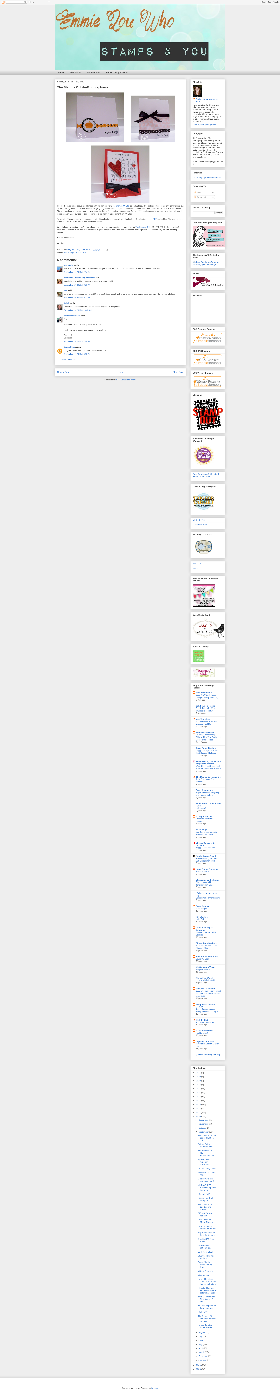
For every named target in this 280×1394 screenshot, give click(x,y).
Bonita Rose (69, 347)
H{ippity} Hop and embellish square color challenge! (207, 1290)
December (203, 1120)
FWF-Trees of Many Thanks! (205, 1220)
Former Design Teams (117, 72)
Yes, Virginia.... (203, 719)
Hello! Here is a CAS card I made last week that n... (207, 1281)
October (202, 1128)
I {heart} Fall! (204, 1194)
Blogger (154, 1388)
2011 (198, 1112)
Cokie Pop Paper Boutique (204, 928)
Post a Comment (68, 360)
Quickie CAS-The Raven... (206, 1240)
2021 (198, 1073)
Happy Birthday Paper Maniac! (206, 1326)
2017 (198, 1088)
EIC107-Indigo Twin (207, 1168)
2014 (198, 1100)
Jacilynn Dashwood (206, 988)
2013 (198, 1104)
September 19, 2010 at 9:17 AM (77, 298)
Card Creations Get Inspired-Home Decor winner (206, 475)
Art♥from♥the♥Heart (205, 732)
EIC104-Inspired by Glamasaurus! (207, 1306)
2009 (198, 1365)
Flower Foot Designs (206, 943)
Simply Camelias (203, 969)
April (200, 1348)
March (201, 1352)
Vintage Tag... (204, 1275)
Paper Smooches (204, 790)
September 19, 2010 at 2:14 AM (77, 272)
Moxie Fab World (204, 978)
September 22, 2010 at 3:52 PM (77, 354)
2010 (198, 1116)
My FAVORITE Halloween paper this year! (207, 1187)
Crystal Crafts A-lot (205, 1041)
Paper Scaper (202, 906)
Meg (66, 290)
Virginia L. (68, 265)
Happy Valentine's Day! (205, 848)
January (202, 1360)
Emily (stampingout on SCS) (207, 100)
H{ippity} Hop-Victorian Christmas (204, 1162)
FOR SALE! (75, 72)
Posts (199, 192)
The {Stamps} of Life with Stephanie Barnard (208, 762)
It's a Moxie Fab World (205, 980)
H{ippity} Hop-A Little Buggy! (205, 1246)
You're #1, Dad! (202, 959)
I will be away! (202, 1033)
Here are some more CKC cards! (207, 1227)
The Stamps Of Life (120, 206)
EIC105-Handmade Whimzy (207, 1257)
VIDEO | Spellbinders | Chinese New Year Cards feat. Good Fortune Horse (208, 737)
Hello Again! (201, 808)
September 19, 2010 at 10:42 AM (78, 310)
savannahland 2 (204, 692)
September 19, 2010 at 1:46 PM (77, 341)
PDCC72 (197, 563)
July (200, 1336)
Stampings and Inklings (207, 880)
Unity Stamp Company (207, 869)
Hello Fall (200, 919)
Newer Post (63, 372)
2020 (198, 1076)
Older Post (178, 372)
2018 (198, 1084)
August (201, 1332)
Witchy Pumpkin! (205, 1271)
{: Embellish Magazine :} (208, 1054)
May (200, 1344)
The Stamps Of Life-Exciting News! (205, 1206)
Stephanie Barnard (72, 316)
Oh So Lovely (199, 520)
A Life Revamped (204, 1030)
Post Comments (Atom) (126, 380)
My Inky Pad (202, 1020)
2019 (198, 1081)
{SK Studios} (202, 917)
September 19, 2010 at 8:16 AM (77, 285)
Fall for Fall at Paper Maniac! (206, 1145)
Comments (201, 197)
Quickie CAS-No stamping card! (206, 1180)
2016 (198, 1092)
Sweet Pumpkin (202, 872)
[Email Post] (107, 249)
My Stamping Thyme (206, 967)
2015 (198, 1096)
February (203, 1356)
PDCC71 (197, 568)
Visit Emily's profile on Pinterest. (207, 177)
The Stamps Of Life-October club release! (207, 1318)
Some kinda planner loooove (208, 898)
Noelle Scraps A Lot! (206, 856)
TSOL (84, 253)
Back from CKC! (205, 1252)
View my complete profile (204, 124)
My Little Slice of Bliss (207, 956)
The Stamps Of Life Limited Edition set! (207, 1137)
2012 (198, 1108)
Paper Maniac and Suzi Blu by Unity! (207, 1233)
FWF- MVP (203, 1312)
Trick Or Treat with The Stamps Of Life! (206, 1299)
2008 (198, 1369)
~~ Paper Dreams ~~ (205, 816)
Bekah (66, 303)
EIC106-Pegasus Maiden (206, 1214)
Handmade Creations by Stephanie (79, 278)
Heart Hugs (201, 829)
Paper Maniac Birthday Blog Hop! (205, 1264)
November (203, 1124)
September (203, 1132)
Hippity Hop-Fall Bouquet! (205, 1199)
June (201, 1340)
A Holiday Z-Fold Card (205, 1022)
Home (61, 72)
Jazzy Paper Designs (206, 748)
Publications (93, 72)
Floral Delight (201, 909)
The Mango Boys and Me (208, 777)
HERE (154, 219)
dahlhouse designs (205, 706)
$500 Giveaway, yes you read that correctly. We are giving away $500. (208, 993)
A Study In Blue (200, 524)
